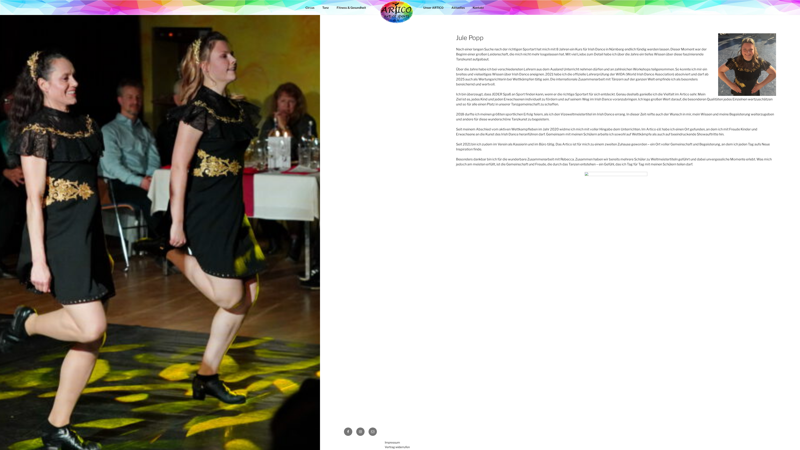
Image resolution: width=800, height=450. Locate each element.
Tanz (325, 7)
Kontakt (478, 7)
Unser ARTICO (433, 7)
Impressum (392, 442)
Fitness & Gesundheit (351, 7)
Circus (309, 7)
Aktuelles (458, 7)
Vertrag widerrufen (397, 447)
